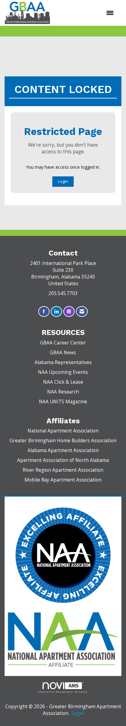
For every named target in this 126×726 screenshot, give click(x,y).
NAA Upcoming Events (63, 372)
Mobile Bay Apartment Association (63, 480)
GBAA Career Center (63, 343)
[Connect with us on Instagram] (69, 311)
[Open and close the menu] (85, 13)
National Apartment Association (63, 431)
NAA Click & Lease (63, 382)
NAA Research (63, 392)
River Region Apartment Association (63, 470)
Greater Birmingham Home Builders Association (63, 440)
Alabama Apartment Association (63, 450)
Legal (77, 713)
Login (63, 181)
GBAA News (63, 352)
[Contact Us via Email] (82, 311)
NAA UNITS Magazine (63, 401)
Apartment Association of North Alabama (63, 460)
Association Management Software (63, 692)
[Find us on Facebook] (44, 311)
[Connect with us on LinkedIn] (56, 311)
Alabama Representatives (63, 362)
